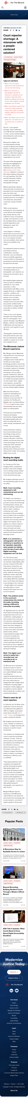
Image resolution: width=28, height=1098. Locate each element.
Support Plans (14, 1075)
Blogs (14, 1031)
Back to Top (14, 1090)
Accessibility (17, 843)
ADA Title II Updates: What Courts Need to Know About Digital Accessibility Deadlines (13, 932)
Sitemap (6, 1084)
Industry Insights (18, 57)
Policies (13, 1084)
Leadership (14, 1054)
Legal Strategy (14, 1021)
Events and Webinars (14, 1036)
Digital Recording (8, 845)
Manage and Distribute (14, 1010)
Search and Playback (14, 1013)
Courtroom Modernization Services (14, 1073)
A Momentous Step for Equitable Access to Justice (14, 850)
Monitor (14, 1015)
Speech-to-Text (14, 1008)
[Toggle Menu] (25, 7)
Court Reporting (8, 57)
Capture (14, 1003)
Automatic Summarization (14, 1023)
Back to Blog (14, 15)
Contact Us (13, 972)
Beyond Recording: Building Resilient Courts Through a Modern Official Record (13, 890)
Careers (14, 1052)
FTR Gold (6, 404)
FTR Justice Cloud (14, 1065)
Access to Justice (8, 843)
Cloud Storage (14, 1005)
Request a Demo (13, 978)
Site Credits (20, 1084)
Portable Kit (14, 1070)
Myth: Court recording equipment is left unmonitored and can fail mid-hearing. (14, 86)
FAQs (14, 1041)
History (14, 1049)
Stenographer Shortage (10, 59)
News (14, 1034)
